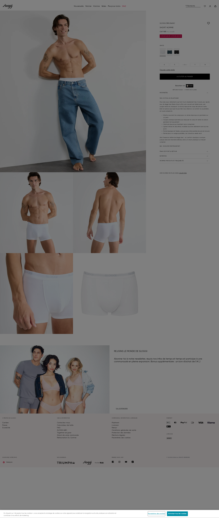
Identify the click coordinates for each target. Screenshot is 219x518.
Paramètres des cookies (156, 513)
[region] (109, 514)
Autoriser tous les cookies (177, 513)
